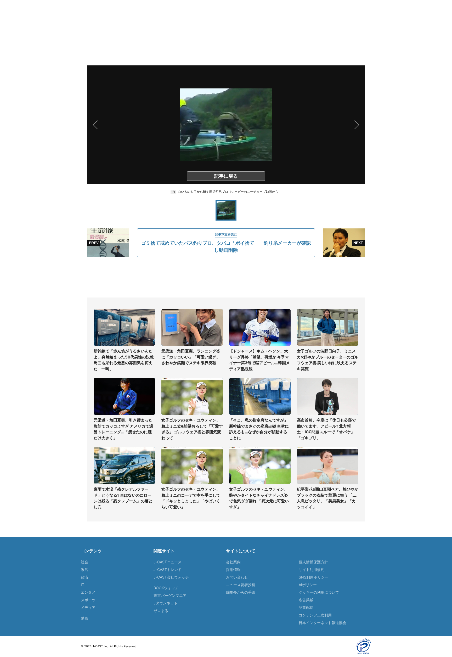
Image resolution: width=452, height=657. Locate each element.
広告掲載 (306, 600)
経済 (84, 577)
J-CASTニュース (168, 562)
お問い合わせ (237, 577)
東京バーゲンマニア (170, 595)
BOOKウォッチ (166, 588)
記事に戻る (226, 176)
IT (82, 584)
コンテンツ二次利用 (315, 615)
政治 (84, 569)
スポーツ (88, 600)
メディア (88, 607)
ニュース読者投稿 (240, 584)
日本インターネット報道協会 (322, 622)
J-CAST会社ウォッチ (171, 577)
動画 (84, 618)
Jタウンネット (166, 603)
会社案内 (233, 562)
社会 (84, 562)
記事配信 (306, 607)
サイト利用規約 (311, 569)
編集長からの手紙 (240, 592)
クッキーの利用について (319, 592)
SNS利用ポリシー (313, 577)
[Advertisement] (226, 277)
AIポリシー (308, 584)
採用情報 (233, 569)
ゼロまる (161, 610)
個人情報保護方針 (313, 562)
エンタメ (88, 592)
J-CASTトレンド (168, 569)
